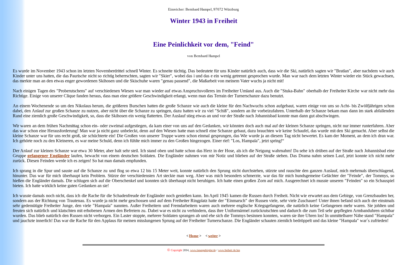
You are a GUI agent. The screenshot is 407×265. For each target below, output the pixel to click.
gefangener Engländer (48, 155)
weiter (213, 236)
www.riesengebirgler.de (203, 250)
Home (194, 236)
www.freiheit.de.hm (229, 250)
